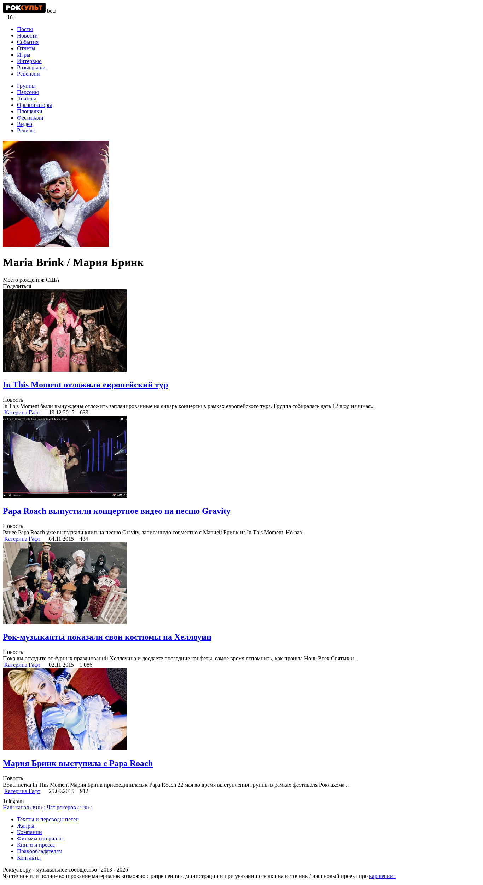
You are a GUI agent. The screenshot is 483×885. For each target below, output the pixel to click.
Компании (29, 832)
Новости (27, 36)
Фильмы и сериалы (40, 838)
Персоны (28, 92)
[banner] (25, 11)
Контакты (29, 858)
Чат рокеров (69, 807)
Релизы (26, 130)
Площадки (29, 111)
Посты (25, 29)
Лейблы (26, 99)
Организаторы (34, 105)
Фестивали (30, 118)
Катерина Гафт (22, 412)
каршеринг (382, 876)
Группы (26, 86)
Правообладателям (39, 851)
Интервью (29, 61)
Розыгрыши (31, 67)
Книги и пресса (36, 845)
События (28, 42)
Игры (23, 55)
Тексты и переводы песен (48, 819)
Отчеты (26, 48)
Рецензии (28, 74)
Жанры (25, 826)
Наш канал (24, 807)
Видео (24, 124)
